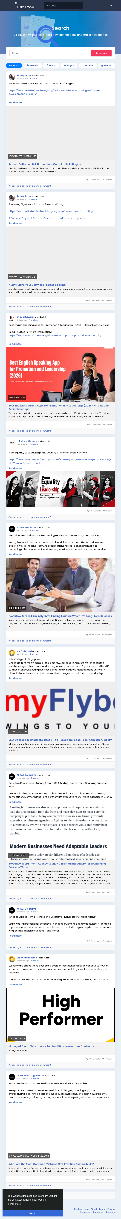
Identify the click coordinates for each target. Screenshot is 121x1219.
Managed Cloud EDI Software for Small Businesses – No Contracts (51, 1046)
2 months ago (23, 778)
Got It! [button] (32, 1213)
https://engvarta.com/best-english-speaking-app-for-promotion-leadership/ (55, 335)
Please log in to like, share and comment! (30, 185)
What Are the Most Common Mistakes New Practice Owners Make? (52, 1164)
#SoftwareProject (19, 218)
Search (103, 53)
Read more (15, 102)
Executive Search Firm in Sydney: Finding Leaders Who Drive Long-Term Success (60, 616)
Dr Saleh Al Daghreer (29, 1075)
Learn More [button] (14, 1204)
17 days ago (22, 320)
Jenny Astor (24, 75)
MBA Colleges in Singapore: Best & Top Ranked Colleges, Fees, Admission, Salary (60, 740)
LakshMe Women (27, 441)
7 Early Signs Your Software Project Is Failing (37, 285)
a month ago (22, 530)
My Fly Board (24, 651)
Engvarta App (25, 317)
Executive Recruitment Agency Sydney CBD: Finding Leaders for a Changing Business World (57, 865)
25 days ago (22, 444)
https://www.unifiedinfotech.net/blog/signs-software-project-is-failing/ (51, 211)
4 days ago (22, 78)
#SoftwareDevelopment (45, 218)
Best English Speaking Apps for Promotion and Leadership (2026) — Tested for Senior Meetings (59, 407)
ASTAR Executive (26, 527)
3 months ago (23, 1078)
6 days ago (22, 199)
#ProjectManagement (73, 218)
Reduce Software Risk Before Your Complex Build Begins (45, 164)
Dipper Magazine (27, 957)
